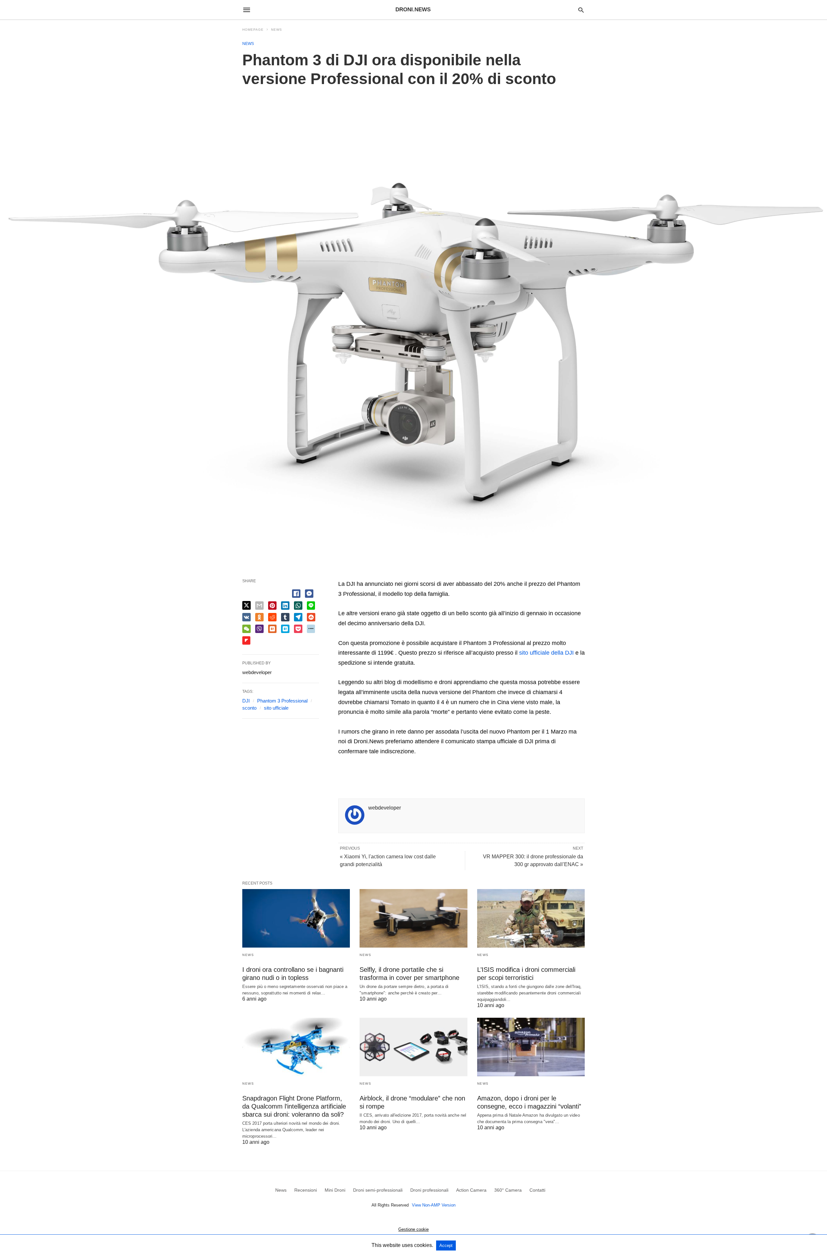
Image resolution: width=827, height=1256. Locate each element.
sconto (249, 708)
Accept (446, 1245)
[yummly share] (272, 629)
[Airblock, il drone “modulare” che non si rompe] (413, 1047)
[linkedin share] (285, 605)
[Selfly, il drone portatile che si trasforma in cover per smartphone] (413, 918)
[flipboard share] (246, 640)
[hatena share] (285, 629)
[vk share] (246, 617)
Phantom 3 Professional (282, 700)
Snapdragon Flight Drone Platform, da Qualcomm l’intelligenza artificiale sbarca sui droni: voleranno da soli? (294, 1106)
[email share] (259, 605)
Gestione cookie (413, 1229)
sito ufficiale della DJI (546, 652)
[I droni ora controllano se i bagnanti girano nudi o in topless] (296, 918)
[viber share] (259, 629)
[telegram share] (298, 617)
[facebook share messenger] (309, 593)
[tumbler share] (285, 617)
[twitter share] (246, 605)
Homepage (253, 29)
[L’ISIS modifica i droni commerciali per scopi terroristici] (531, 918)
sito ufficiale (276, 708)
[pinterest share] (272, 605)
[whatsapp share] (298, 605)
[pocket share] (298, 629)
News (276, 29)
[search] (581, 10)
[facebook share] (296, 593)
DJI (246, 700)
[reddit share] (272, 617)
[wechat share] (246, 629)
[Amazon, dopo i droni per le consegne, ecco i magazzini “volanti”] (531, 1047)
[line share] (311, 605)
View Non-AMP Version (433, 1205)
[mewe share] (311, 629)
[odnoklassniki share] (259, 617)
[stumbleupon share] (311, 617)
